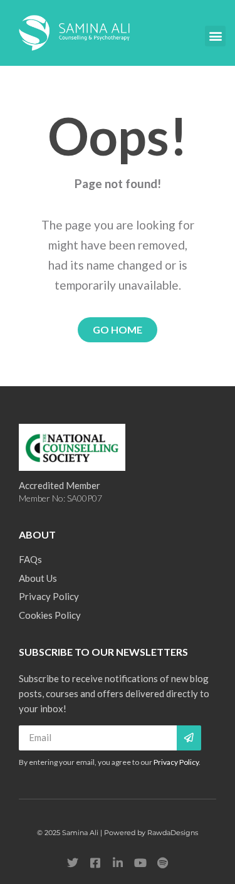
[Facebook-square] (95, 862)
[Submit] (189, 737)
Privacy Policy (176, 762)
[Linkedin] (117, 862)
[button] (215, 36)
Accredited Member (59, 485)
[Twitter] (72, 862)
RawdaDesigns (172, 832)
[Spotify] (163, 862)
